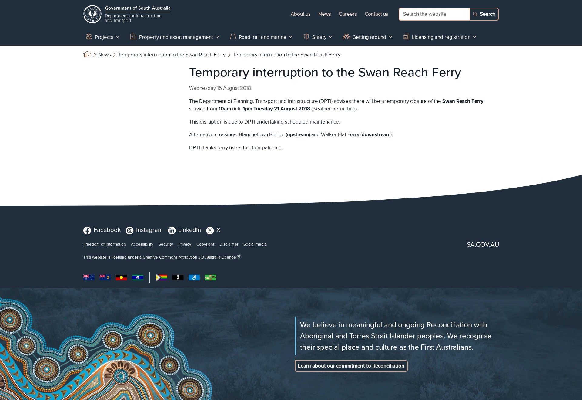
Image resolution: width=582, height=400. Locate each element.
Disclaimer (228, 244)
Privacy (184, 244)
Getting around (369, 37)
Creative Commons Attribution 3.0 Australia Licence (189, 257)
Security (166, 244)
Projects (104, 37)
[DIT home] (126, 14)
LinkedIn (189, 229)
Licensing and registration (441, 37)
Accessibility (142, 244)
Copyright (205, 244)
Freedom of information (104, 244)
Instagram (149, 229)
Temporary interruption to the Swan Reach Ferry (172, 54)
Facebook (107, 229)
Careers (348, 14)
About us (301, 14)
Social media (255, 244)
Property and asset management (176, 37)
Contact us (376, 14)
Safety (319, 37)
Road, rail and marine (262, 37)
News (324, 14)
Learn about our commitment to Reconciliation (351, 365)
